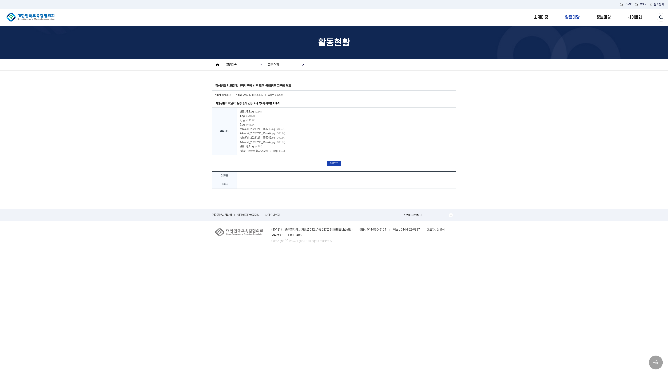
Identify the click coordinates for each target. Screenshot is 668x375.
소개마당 (541, 17)
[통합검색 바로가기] (661, 17)
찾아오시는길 (272, 215)
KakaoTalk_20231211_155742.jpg (262, 129)
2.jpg (247, 120)
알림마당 (572, 17)
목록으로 (334, 163)
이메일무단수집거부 (248, 215)
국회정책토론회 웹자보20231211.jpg (262, 150)
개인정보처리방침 (222, 215)
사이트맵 (635, 17)
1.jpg (247, 116)
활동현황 (273, 64)
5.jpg (247, 124)
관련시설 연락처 (413, 215)
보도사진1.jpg (251, 111)
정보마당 (603, 17)
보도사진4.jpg (251, 146)
